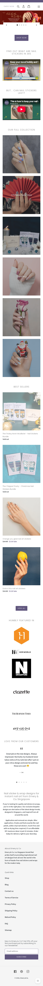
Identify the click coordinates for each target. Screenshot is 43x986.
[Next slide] (36, 25)
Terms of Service (11, 897)
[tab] (17, 782)
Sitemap (8, 930)
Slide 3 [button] (21, 782)
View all (21, 608)
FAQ (6, 923)
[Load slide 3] (21, 25)
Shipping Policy (11, 910)
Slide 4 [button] (24, 782)
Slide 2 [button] (19, 782)
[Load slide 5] (26, 25)
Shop (7, 878)
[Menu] (38, 6)
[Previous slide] (6, 25)
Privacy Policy (10, 904)
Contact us (9, 891)
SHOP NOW (21, 38)
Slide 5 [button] (26, 782)
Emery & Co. (24, 978)
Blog (6, 884)
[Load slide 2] (19, 25)
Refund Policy (10, 917)
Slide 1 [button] (17, 782)
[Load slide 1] (17, 25)
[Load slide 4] (23, 25)
